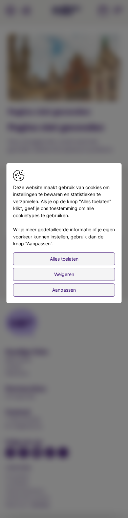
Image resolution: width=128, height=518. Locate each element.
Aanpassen (64, 290)
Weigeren (64, 274)
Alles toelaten (64, 259)
